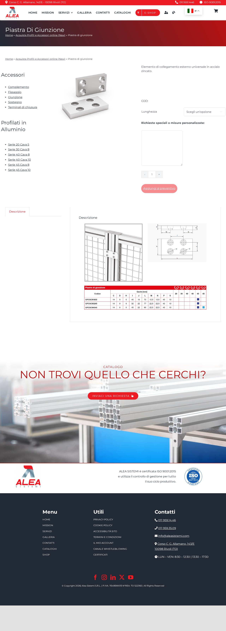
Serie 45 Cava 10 (19, 170)
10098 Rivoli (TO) (166, 549)
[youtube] (130, 577)
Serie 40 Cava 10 (19, 159)
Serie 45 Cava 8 (18, 164)
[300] (12, 8)
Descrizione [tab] (17, 211)
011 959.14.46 (167, 520)
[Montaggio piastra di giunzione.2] (113, 224)
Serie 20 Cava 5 (18, 144)
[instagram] (104, 577)
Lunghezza (149, 111)
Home (9, 35)
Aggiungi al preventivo (159, 188)
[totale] (28, 464)
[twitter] (121, 577)
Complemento (18, 87)
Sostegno (15, 102)
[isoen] (193, 469)
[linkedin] (113, 577)
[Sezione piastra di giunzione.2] (177, 224)
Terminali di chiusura (22, 107)
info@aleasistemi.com (173, 536)
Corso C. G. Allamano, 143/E (176, 543)
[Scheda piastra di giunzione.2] (145, 287)
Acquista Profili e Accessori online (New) (40, 35)
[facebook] (95, 577)
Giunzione (15, 97)
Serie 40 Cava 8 (19, 154)
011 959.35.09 (167, 528)
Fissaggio (14, 92)
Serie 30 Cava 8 (18, 149)
